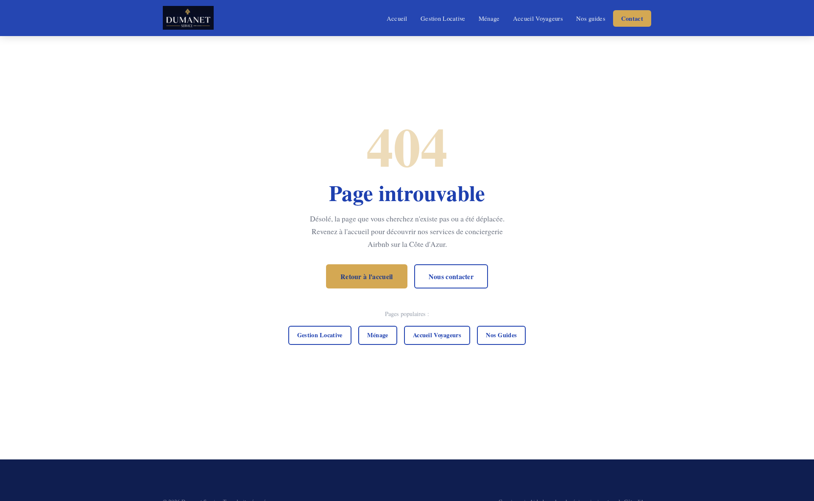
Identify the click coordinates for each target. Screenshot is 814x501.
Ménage (489, 18)
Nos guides (590, 18)
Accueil (397, 18)
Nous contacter (451, 276)
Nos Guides (501, 334)
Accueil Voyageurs (538, 18)
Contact (632, 18)
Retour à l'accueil (366, 276)
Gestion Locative (443, 18)
